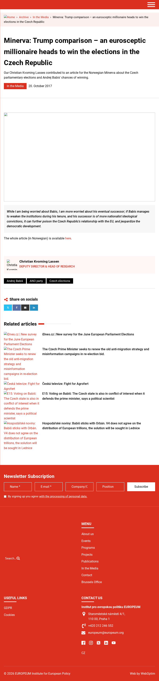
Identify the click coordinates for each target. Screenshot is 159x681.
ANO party (36, 281)
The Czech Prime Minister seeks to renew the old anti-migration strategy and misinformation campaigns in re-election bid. (95, 351)
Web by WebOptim (142, 673)
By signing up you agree (47, 496)
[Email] (25, 307)
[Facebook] (17, 307)
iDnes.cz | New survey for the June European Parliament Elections (88, 334)
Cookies (9, 615)
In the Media (15, 86)
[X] (8, 307)
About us (87, 534)
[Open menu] (151, 4)
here (68, 238)
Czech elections (59, 281)
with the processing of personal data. (63, 496)
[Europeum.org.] (9, 17)
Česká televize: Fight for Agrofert (65, 384)
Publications (90, 561)
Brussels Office (91, 582)
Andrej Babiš (15, 281)
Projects (86, 554)
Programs (88, 548)
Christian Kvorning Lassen (39, 261)
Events (86, 541)
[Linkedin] (34, 307)
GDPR (8, 608)
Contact (86, 575)
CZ (83, 653)
